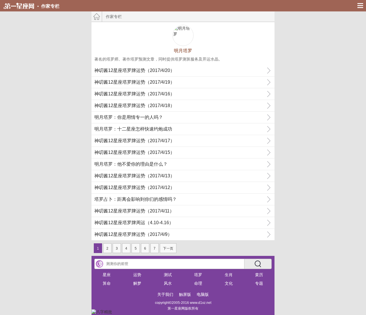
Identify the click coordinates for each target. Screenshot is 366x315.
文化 (229, 283)
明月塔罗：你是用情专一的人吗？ (128, 117)
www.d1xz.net (200, 303)
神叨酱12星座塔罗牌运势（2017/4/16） (134, 93)
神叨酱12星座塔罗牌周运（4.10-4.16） (134, 222)
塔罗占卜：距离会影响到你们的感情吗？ (135, 199)
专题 (259, 283)
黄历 (259, 274)
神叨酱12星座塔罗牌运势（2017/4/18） (134, 105)
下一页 (168, 248)
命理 (198, 283)
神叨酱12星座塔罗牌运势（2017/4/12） (134, 187)
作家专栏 (50, 6)
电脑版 (203, 294)
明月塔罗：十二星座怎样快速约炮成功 (133, 129)
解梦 (137, 283)
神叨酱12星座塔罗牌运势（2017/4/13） (134, 175)
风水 (168, 283)
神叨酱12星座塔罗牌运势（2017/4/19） (134, 82)
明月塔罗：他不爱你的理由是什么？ (131, 164)
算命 (107, 283)
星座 (107, 274)
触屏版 (185, 294)
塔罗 (198, 274)
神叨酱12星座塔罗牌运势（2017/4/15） (134, 152)
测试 (168, 274)
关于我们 (165, 294)
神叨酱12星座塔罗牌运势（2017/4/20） (134, 70)
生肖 (229, 274)
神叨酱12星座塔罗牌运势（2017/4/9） (133, 234)
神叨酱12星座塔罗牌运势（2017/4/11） (134, 210)
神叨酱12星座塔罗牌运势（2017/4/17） (134, 140)
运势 (137, 274)
